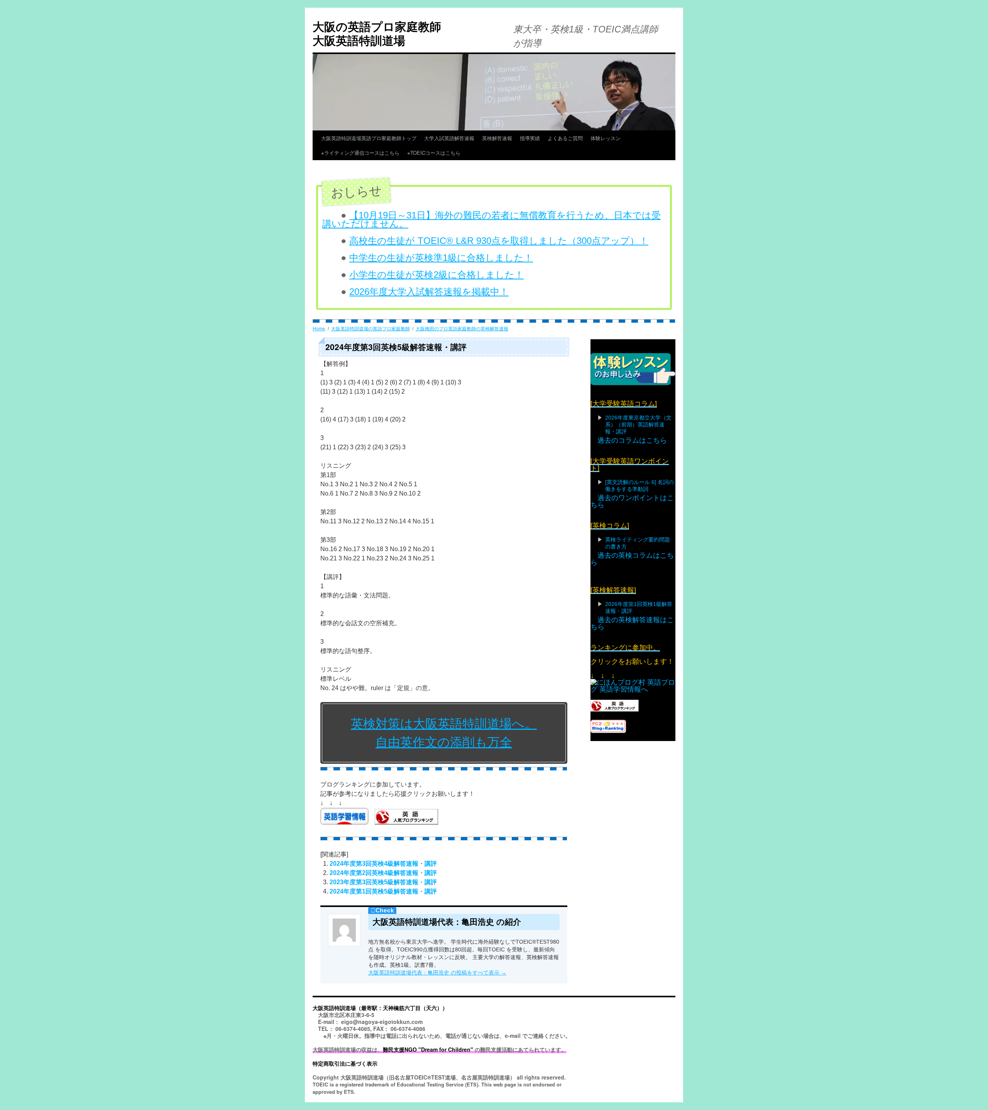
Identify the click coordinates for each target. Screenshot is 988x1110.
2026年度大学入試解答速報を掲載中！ (429, 291)
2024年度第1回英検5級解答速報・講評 (383, 891)
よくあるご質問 (565, 138)
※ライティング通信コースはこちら (360, 152)
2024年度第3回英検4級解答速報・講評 (383, 863)
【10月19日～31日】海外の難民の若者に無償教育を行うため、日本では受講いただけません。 (491, 219)
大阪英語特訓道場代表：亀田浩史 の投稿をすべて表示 (437, 973)
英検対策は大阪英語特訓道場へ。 (444, 724)
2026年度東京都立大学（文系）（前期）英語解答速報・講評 (638, 425)
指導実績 (530, 138)
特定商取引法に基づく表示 (345, 1063)
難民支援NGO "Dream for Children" (428, 1049)
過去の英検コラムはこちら (632, 559)
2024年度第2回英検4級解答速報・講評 (383, 873)
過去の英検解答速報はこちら (632, 623)
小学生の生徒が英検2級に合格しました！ (436, 274)
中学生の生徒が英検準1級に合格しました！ (441, 257)
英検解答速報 (497, 138)
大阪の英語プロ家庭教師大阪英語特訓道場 (377, 33)
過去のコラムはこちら (632, 440)
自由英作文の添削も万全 (444, 742)
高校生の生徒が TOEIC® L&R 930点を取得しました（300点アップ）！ (498, 240)
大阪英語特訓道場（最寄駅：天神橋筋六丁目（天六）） (380, 1008)
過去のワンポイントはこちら (632, 501)
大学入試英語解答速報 (449, 138)
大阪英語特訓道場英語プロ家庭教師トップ (368, 138)
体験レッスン (605, 138)
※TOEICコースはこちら (449, 152)
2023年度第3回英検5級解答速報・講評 (383, 882)
